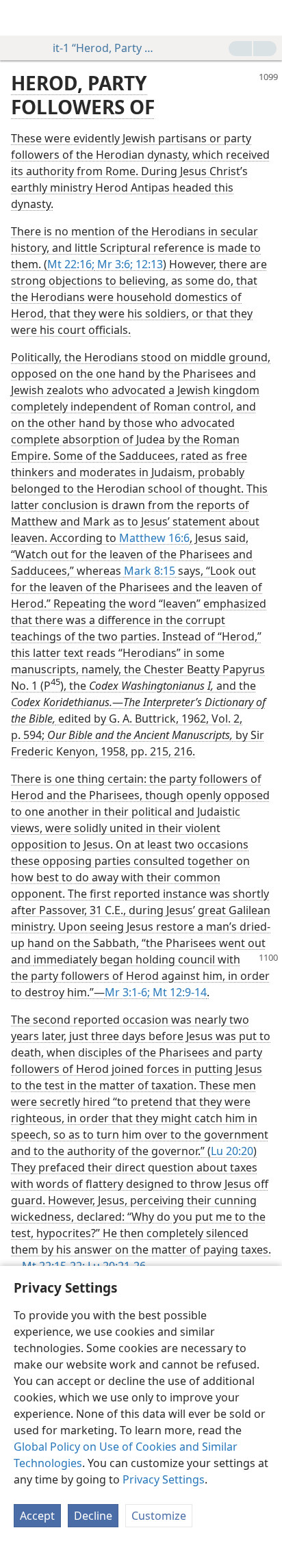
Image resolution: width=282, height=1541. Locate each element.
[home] (20, 18)
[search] (265, 18)
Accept (37, 1515)
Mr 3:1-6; (127, 992)
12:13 (148, 264)
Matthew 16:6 (154, 537)
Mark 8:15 (149, 570)
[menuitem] (20, 18)
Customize (158, 1515)
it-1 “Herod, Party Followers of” (104, 47)
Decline (93, 1515)
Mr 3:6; (113, 264)
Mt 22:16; (70, 264)
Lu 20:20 (232, 1150)
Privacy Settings (164, 1479)
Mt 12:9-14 (178, 992)
